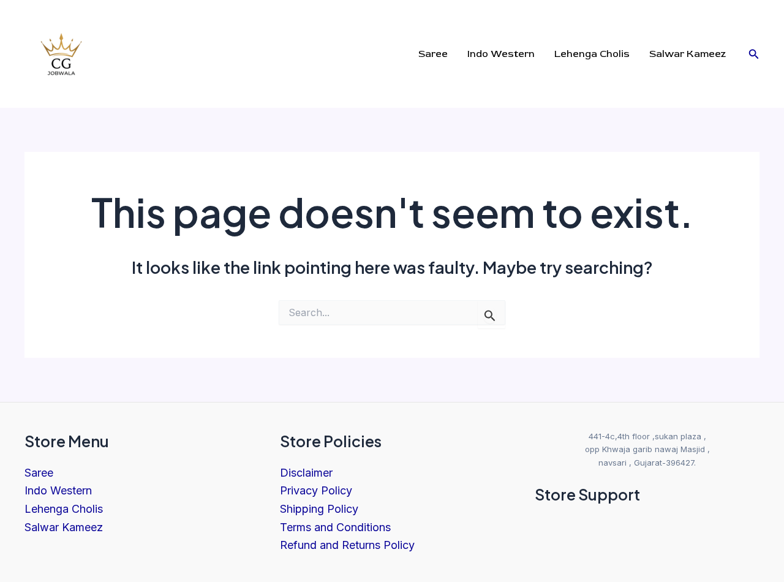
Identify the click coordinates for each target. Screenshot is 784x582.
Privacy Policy (316, 490)
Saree (38, 472)
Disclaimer (306, 472)
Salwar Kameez (63, 527)
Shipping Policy (319, 508)
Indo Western (58, 490)
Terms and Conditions (335, 527)
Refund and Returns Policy (347, 545)
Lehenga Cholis (63, 508)
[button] (754, 54)
